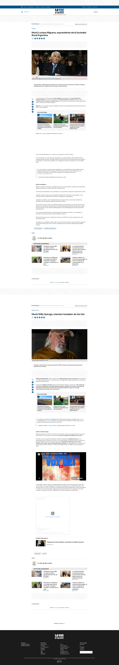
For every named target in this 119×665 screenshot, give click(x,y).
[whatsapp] (35, 38)
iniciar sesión (56, 282)
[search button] (22, 7)
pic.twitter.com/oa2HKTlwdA (44, 173)
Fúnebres (48, 7)
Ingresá (96, 12)
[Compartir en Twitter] (39, 38)
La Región (37, 7)
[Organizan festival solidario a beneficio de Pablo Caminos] (41, 543)
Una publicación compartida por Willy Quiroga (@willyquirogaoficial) (50, 532)
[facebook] (37, 38)
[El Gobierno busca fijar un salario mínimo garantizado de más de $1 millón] (37, 248)
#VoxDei (81, 419)
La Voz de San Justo (45, 238)
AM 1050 (84, 7)
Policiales (43, 7)
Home (25, 7)
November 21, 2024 (61, 177)
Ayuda (64, 658)
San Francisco (31, 7)
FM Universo (95, 7)
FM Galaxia (89, 7)
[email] (42, 38)
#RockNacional (49, 420)
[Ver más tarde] (33, 38)
